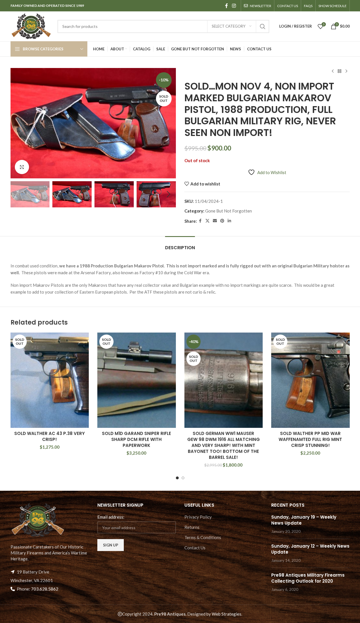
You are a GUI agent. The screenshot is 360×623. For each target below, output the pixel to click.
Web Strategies (226, 613)
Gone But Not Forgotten (228, 210)
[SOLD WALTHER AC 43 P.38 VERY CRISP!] (50, 380)
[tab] (180, 244)
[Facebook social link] (226, 5)
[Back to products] (339, 71)
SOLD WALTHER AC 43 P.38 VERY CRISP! (49, 436)
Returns (191, 527)
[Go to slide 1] (177, 477)
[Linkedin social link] (229, 221)
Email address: (110, 516)
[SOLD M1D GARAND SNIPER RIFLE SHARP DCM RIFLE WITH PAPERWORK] (136, 380)
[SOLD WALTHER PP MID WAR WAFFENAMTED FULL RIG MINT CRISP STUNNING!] (310, 380)
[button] (18, 194)
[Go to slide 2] (183, 477)
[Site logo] (31, 25)
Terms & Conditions (202, 537)
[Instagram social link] (234, 5)
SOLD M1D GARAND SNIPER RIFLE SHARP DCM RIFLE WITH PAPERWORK (136, 439)
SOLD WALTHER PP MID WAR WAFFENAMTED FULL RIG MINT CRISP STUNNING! (310, 439)
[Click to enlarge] (22, 167)
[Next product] (346, 71)
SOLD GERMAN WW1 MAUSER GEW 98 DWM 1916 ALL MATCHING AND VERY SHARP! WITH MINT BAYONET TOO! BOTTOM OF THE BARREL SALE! (223, 445)
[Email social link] (215, 221)
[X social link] (207, 221)
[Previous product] (332, 71)
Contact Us (194, 547)
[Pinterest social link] (222, 221)
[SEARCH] (262, 26)
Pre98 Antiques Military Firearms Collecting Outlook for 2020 (308, 578)
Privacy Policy (198, 516)
